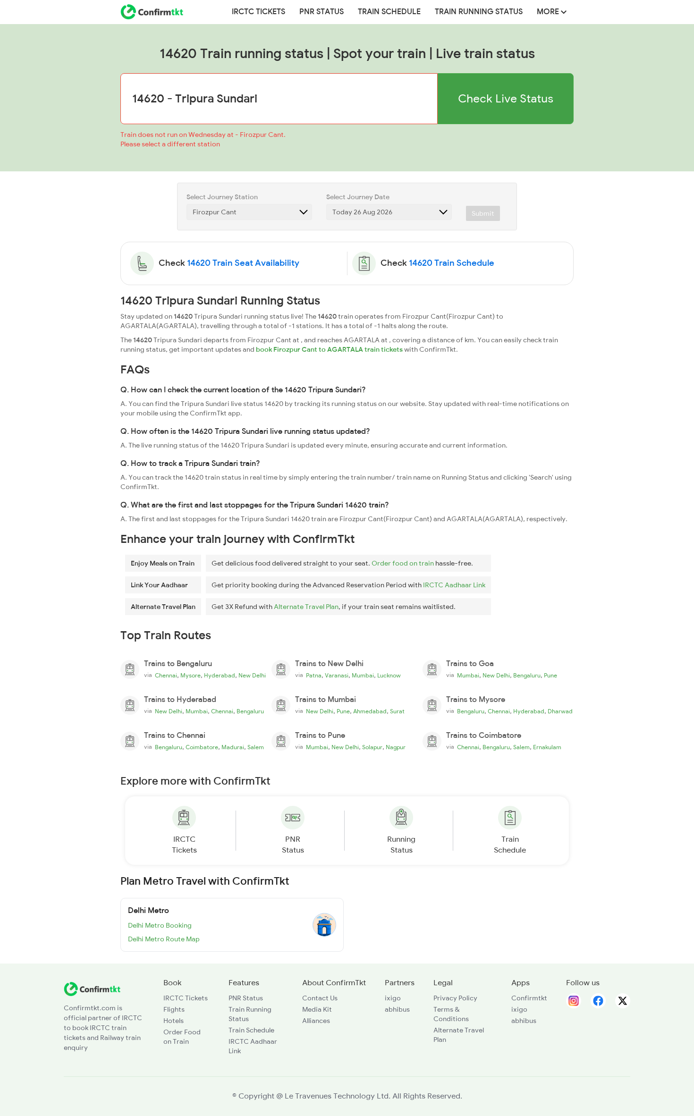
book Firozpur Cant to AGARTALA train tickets (329, 349)
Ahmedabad (370, 711)
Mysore (190, 675)
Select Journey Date (357, 197)
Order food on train (403, 563)
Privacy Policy (455, 998)
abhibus (397, 1009)
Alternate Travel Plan (306, 606)
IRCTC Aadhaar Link (454, 585)
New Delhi (252, 675)
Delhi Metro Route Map (164, 939)
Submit (483, 213)
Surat (397, 711)
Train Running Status (479, 12)
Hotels (173, 1020)
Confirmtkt (529, 998)
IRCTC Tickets (258, 12)
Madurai (232, 747)
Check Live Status (505, 98)
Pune (550, 675)
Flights (174, 1009)
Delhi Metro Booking (160, 925)
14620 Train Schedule (451, 263)
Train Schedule (389, 12)
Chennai (166, 675)
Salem (255, 747)
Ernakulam (547, 747)
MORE (549, 12)
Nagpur (396, 747)
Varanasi (336, 675)
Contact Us (320, 998)
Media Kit (317, 1009)
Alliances (316, 1020)
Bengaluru (527, 675)
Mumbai (363, 675)
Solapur (372, 747)
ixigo (393, 998)
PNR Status (321, 12)
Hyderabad (219, 675)
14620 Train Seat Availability (243, 263)
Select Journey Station (222, 197)
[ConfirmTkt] (92, 988)
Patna (314, 675)
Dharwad (560, 711)
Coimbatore (202, 747)
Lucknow (389, 675)
